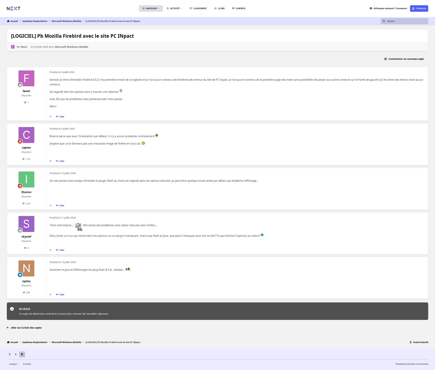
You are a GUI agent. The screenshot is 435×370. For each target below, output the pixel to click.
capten (26, 147)
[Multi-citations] (50, 116)
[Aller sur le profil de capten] (26, 135)
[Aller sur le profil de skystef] (26, 224)
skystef (26, 236)
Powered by (412, 364)
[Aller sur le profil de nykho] (26, 268)
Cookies (27, 364)
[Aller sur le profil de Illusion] (26, 179)
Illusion (26, 192)
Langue (13, 364)
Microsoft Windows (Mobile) (71, 46)
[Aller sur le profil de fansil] (13, 47)
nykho (26, 281)
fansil (24, 46)
